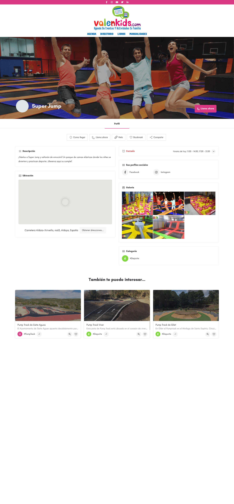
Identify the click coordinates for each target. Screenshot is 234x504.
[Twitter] (122, 2)
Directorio (106, 33)
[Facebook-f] (106, 2)
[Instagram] (112, 2)
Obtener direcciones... (93, 230)
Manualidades (138, 33)
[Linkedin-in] (127, 2)
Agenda (91, 33)
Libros (121, 33)
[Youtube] (117, 2)
